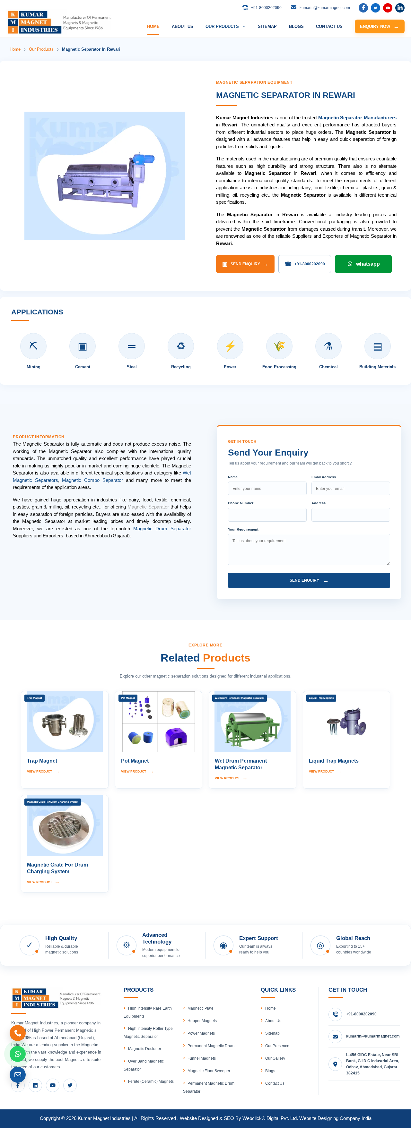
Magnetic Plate (201, 1008)
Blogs (270, 1071)
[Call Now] (18, 1033)
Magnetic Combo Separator (92, 480)
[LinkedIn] (375, 8)
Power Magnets (201, 1033)
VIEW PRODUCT (43, 771)
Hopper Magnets (202, 1021)
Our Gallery (275, 1058)
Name (233, 477)
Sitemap (272, 1033)
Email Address (323, 477)
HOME (153, 26)
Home (15, 49)
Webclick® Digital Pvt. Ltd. (270, 1118)
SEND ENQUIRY (245, 264)
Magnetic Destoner (144, 1049)
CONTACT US (329, 26)
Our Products (41, 49)
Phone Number (240, 503)
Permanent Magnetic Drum (211, 1046)
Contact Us (274, 1083)
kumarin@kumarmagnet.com (373, 1036)
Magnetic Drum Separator (162, 528)
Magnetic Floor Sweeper (209, 1071)
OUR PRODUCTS (226, 26)
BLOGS (296, 26)
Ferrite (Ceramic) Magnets (151, 1081)
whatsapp (368, 264)
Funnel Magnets (202, 1058)
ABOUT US (182, 26)
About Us (273, 1021)
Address (318, 503)
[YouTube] (387, 8)
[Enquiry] (18, 1075)
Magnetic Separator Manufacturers (357, 117)
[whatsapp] (18, 1054)
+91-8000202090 (304, 264)
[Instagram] (400, 8)
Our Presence (277, 1046)
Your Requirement (243, 529)
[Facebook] (363, 8)
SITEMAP (267, 26)
